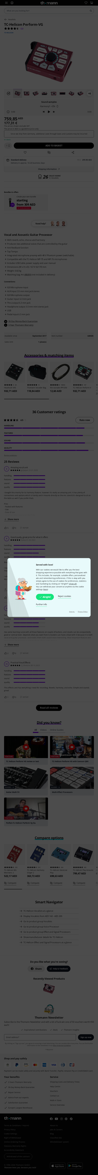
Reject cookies (64, 596)
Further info (41, 604)
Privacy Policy (83, 612)
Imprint (72, 612)
